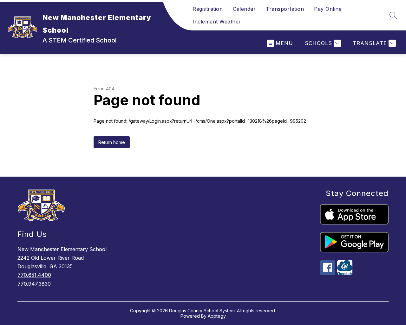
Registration (208, 9)
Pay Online (328, 9)
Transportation (285, 9)
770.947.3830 (34, 284)
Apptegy (217, 316)
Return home (111, 142)
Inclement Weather (217, 21)
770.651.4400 (34, 275)
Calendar (244, 9)
